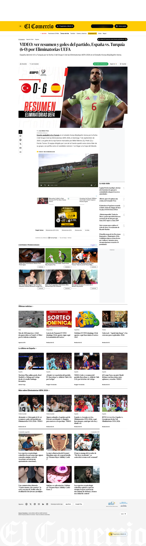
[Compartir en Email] (20, 148)
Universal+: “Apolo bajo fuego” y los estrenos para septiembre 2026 (114, 334)
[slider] (68, 182)
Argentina (76, 329)
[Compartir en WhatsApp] (20, 136)
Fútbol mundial (22, 414)
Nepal (104, 33)
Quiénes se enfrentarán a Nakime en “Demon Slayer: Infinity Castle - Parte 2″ (58, 487)
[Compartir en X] (20, 144)
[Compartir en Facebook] (20, 140)
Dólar (99, 33)
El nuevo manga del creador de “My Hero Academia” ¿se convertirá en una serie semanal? (86, 455)
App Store (68, 504)
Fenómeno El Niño (53, 33)
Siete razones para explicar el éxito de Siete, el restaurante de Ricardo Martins (109, 227)
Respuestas (49, 329)
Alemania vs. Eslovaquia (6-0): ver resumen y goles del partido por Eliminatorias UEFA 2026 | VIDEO (30, 419)
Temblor (72, 33)
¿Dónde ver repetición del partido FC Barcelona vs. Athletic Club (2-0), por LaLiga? (59, 377)
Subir (122, 513)
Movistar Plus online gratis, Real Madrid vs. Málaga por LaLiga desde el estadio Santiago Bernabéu (30, 378)
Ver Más (87, 230)
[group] (49, 185)
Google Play (78, 504)
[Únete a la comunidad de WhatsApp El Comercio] (100, 63)
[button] (41, 185)
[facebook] (26, 504)
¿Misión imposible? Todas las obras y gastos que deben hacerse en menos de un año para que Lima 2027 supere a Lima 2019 (110, 217)
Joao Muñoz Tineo (44, 130)
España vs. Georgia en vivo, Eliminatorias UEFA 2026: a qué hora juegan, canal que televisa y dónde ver (85, 420)
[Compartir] (20, 132)
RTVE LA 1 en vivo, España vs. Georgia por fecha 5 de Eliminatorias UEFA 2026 (112, 419)
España (20, 372)
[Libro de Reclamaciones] (123, 504)
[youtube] (39, 504)
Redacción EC (50, 342)
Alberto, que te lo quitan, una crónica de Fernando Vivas (108, 200)
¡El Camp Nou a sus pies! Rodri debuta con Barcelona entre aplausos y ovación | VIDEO (113, 377)
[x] (31, 504)
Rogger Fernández (51, 384)
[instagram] (35, 504)
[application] (68, 170)
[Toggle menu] (20, 26)
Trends (104, 329)
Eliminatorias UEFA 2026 (52, 230)
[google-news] (47, 504)
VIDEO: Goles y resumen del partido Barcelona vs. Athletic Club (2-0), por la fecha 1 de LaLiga (86, 377)
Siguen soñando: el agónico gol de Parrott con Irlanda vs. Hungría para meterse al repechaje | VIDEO (58, 419)
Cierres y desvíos (82, 33)
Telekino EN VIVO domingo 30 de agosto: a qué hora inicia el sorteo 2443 (86, 335)
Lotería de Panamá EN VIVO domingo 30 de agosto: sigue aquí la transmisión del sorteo (58, 335)
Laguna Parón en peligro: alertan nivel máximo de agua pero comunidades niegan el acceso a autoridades (109, 191)
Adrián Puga (22, 384)
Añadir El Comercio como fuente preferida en (112, 39)
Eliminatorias (78, 230)
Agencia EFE (22, 342)
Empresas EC (92, 33)
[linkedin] (43, 504)
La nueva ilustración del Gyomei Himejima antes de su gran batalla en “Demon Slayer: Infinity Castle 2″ (58, 456)
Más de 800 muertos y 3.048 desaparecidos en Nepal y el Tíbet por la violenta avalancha (30, 335)
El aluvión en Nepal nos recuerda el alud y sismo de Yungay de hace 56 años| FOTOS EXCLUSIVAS (110, 207)
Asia (20, 329)
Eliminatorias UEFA (67, 230)
